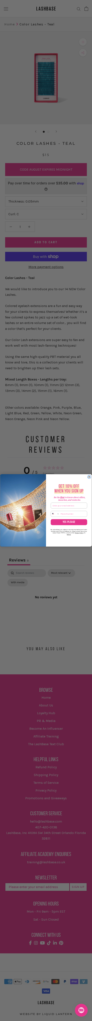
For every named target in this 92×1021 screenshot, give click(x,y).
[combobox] (55, 514)
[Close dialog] (89, 477)
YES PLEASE (69, 522)
